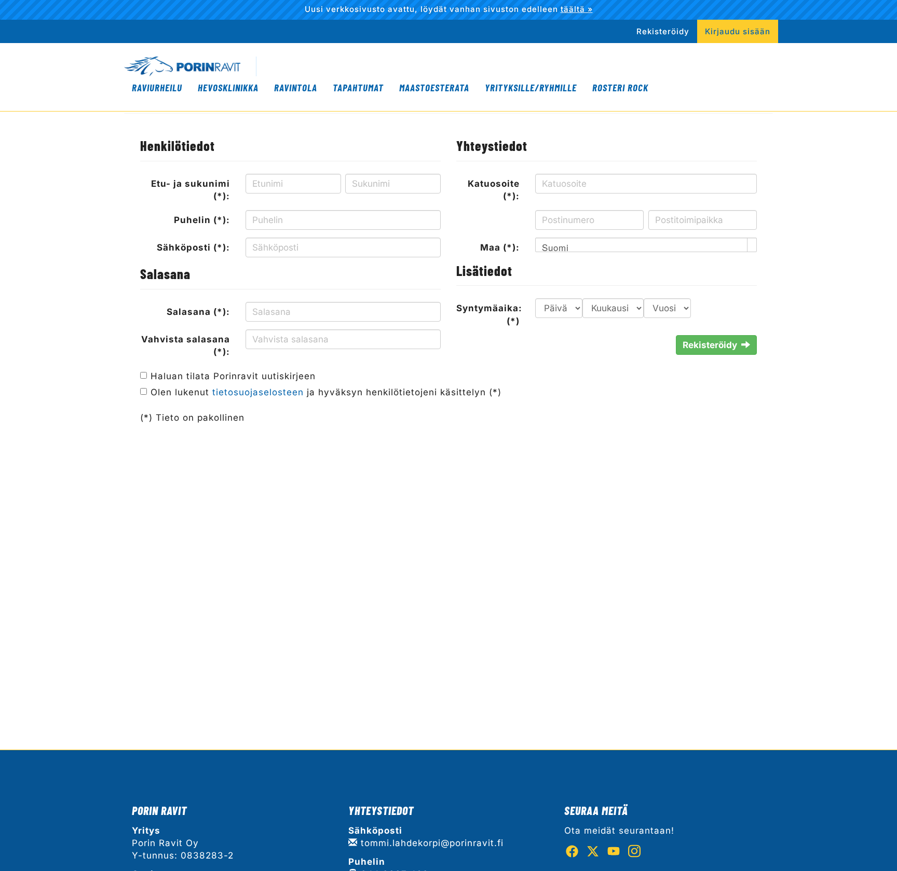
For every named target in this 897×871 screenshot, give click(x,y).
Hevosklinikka (228, 87)
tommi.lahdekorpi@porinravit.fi (431, 843)
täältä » (577, 9)
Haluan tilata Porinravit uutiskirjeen (233, 376)
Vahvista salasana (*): (185, 345)
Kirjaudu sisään (737, 31)
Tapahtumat (358, 87)
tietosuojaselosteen (258, 392)
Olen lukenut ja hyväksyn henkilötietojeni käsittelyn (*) (326, 392)
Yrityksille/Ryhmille (531, 87)
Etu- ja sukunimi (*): (190, 189)
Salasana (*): (198, 312)
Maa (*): (500, 247)
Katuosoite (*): (494, 189)
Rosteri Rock (620, 87)
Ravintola (295, 87)
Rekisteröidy (662, 31)
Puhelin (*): (202, 220)
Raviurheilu (157, 87)
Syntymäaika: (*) (489, 314)
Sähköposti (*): (193, 247)
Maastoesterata (434, 87)
